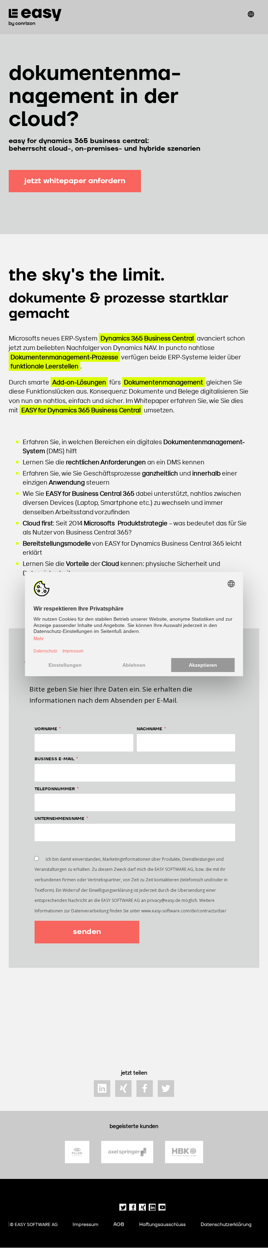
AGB (118, 1224)
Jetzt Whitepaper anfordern (74, 181)
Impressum (85, 1224)
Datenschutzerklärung (226, 1224)
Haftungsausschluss (162, 1224)
